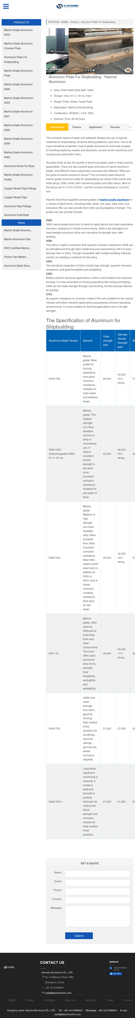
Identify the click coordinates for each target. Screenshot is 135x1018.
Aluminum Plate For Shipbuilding (15, 59)
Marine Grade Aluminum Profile (18, 177)
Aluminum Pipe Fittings (17, 206)
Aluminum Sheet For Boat (19, 166)
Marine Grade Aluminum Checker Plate (18, 46)
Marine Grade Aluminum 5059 (18, 141)
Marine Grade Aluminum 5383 (18, 127)
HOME (64, 22)
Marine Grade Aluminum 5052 (18, 32)
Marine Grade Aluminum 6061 (18, 114)
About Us (70, 1000)
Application (91, 1000)
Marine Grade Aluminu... (18, 230)
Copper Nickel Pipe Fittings (20, 188)
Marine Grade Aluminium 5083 (18, 100)
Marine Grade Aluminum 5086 (18, 86)
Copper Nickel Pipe (15, 197)
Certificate (49, 1000)
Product (75, 22)
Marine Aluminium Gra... (18, 239)
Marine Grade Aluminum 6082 (18, 154)
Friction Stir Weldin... (16, 257)
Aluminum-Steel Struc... (18, 265)
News (110, 1000)
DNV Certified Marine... (17, 248)
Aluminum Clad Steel (16, 215)
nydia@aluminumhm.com (58, 992)
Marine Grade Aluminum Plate (18, 73)
